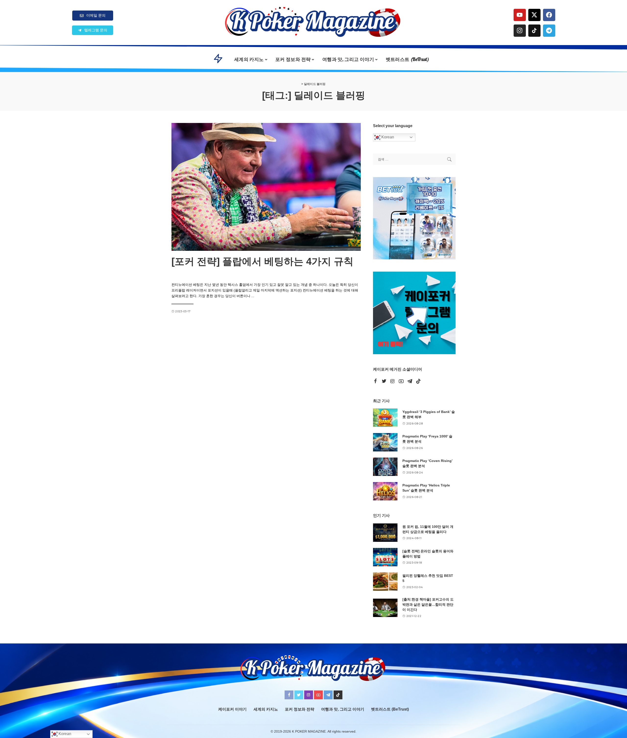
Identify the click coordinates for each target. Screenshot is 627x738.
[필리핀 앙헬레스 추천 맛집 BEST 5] (385, 581)
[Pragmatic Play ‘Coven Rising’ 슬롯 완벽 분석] (385, 467)
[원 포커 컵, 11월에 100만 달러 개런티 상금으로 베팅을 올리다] (385, 532)
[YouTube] (401, 381)
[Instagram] (520, 30)
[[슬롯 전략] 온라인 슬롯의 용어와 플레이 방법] (385, 557)
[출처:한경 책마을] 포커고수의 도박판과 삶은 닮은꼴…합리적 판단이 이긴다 (428, 604)
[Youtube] (520, 15)
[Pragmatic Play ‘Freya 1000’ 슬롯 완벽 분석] (385, 442)
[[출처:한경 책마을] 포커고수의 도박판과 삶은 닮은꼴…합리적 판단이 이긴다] (385, 608)
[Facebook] (549, 15)
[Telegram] (549, 30)
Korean (387, 137)
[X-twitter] (534, 15)
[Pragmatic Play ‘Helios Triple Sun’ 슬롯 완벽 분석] (385, 491)
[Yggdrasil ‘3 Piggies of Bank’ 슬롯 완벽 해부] (385, 418)
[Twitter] (384, 381)
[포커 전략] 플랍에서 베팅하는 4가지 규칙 (262, 261)
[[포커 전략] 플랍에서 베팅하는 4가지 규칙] (266, 187)
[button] (92, 30)
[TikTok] (418, 381)
